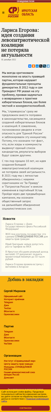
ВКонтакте (9, 311)
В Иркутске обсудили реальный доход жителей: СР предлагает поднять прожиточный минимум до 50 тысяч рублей (25, 255)
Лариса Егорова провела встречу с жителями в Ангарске (23, 265)
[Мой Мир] (37, 66)
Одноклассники (11, 314)
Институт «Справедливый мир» (19, 361)
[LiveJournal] (44, 66)
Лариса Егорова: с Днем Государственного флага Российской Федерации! (24, 226)
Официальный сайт (13, 296)
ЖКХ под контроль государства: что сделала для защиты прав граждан (25, 237)
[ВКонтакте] (29, 66)
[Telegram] (48, 66)
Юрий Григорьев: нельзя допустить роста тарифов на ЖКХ (23, 245)
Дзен (6, 305)
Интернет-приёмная (14, 299)
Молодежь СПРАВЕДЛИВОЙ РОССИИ (18, 368)
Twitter (7, 308)
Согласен (26, 408)
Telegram (8, 302)
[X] (40, 66)
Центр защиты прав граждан (18, 364)
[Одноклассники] (33, 66)
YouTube (8, 343)
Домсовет (9, 377)
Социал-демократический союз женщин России (19, 373)
